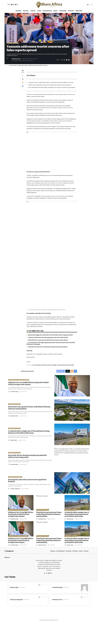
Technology (12, 476)
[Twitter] (10, 4)
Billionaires (18, 379)
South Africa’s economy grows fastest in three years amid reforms (48, 340)
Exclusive (11, 379)
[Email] (67, 60)
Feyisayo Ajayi (13, 440)
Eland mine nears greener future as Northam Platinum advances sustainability (49, 514)
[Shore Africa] (49, 4)
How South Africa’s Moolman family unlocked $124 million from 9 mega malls (27, 456)
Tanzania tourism (62, 365)
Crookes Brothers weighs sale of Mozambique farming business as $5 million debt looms (29, 432)
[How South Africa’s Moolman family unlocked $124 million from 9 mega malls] (72, 458)
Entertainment (60, 551)
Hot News (17, 404)
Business (15, 42)
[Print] (69, 60)
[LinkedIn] (17, 4)
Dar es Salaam (36, 365)
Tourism (9, 42)
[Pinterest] (15, 4)
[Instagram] (13, 4)
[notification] (83, 4)
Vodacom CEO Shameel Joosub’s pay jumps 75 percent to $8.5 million (48, 337)
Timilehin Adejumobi (15, 488)
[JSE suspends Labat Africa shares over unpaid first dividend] (72, 483)
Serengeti (53, 365)
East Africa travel (45, 365)
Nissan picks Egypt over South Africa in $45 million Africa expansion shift (50, 335)
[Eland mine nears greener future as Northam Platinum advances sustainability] (72, 410)
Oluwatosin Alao (16, 58)
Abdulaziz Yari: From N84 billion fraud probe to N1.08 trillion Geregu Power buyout (28, 383)
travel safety (70, 365)
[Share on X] (64, 60)
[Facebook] (8, 4)
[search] (85, 4)
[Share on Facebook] (62, 60)
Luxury (81, 551)
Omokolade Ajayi (14, 391)
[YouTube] (12, 4)
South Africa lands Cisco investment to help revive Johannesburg (47, 346)
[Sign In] (6, 5)
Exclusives (69, 551)
